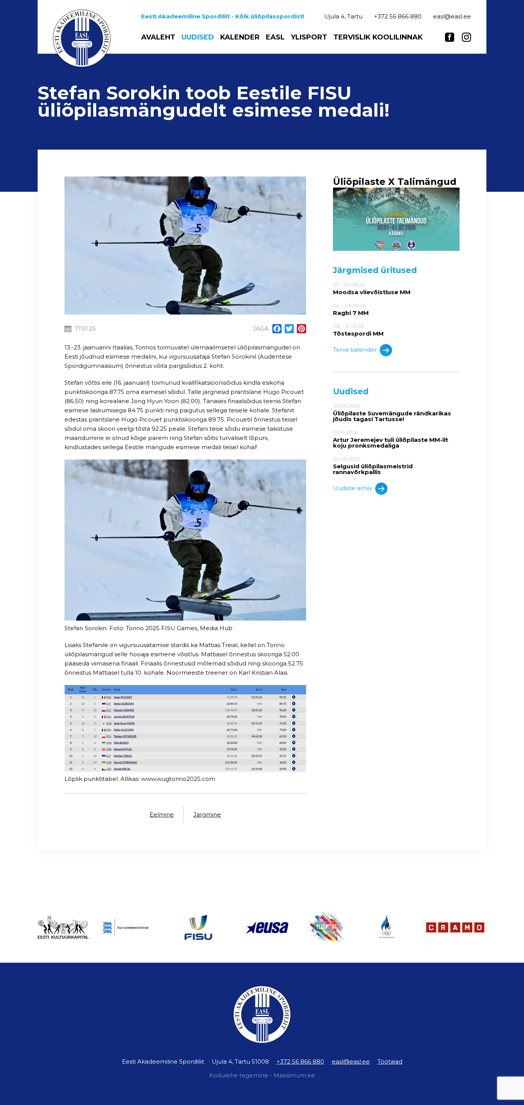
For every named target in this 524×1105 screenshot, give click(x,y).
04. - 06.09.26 (351, 309)
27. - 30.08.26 (371, 288)
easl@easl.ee (351, 1061)
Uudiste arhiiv (352, 488)
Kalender (240, 37)
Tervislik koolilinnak (378, 37)
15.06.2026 (390, 439)
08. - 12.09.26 (358, 329)
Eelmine (162, 814)
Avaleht (158, 37)
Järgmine (207, 814)
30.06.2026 (392, 412)
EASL (275, 37)
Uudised (197, 37)
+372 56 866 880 (300, 1061)
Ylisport (309, 37)
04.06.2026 (373, 465)
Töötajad (389, 1061)
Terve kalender (355, 349)
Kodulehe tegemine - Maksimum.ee (262, 1075)
